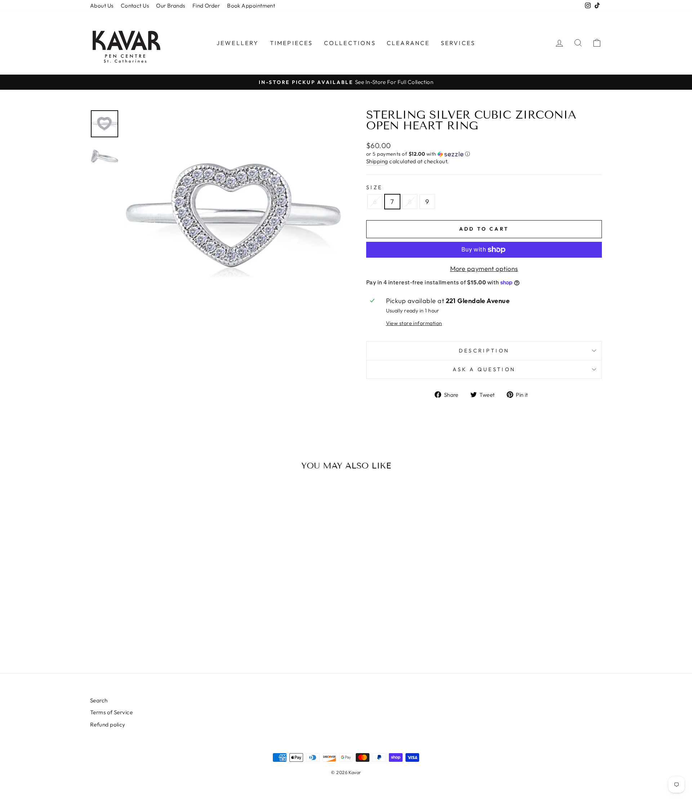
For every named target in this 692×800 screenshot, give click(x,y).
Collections (350, 42)
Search (99, 700)
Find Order (206, 5)
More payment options (484, 269)
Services (458, 42)
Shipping (377, 161)
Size (374, 187)
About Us (102, 5)
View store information (414, 323)
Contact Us (135, 5)
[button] (484, 154)
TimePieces (291, 42)
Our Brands (170, 5)
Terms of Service (111, 712)
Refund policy (107, 724)
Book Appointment (251, 5)
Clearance (408, 42)
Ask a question (484, 369)
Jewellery (238, 42)
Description (484, 350)
